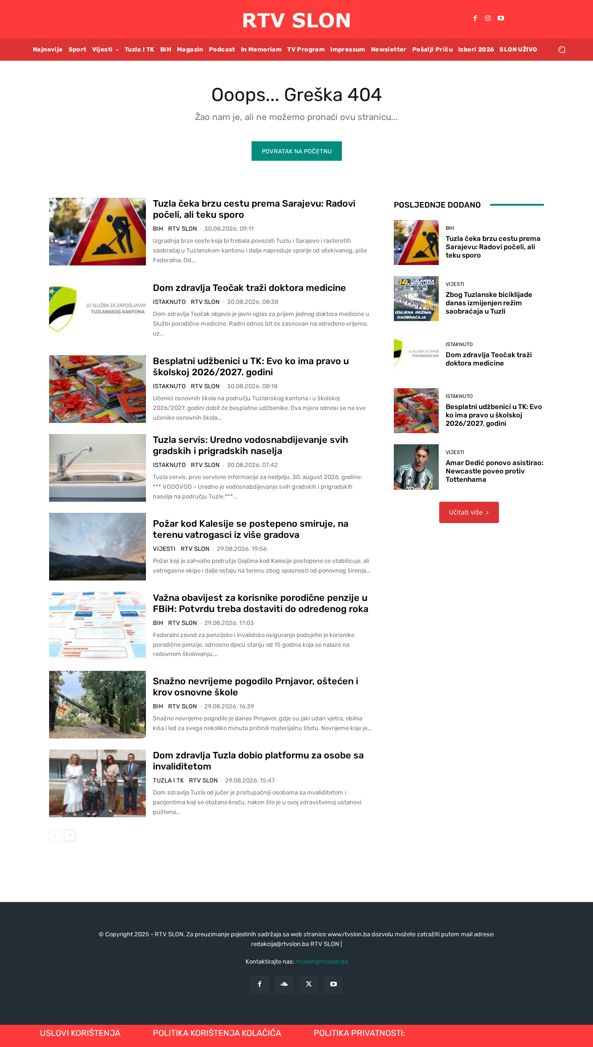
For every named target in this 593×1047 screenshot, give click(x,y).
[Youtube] (500, 19)
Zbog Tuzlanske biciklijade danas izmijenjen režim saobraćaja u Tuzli (489, 302)
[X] (309, 985)
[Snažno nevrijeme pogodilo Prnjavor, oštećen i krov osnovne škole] (97, 704)
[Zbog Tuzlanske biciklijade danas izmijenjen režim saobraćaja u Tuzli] (416, 298)
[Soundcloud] (284, 985)
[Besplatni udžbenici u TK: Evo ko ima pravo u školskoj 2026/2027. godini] (97, 389)
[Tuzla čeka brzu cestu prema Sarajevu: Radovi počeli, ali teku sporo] (97, 231)
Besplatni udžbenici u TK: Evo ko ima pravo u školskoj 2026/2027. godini (251, 366)
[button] (562, 49)
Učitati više (466, 512)
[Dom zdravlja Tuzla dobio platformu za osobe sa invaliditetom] (97, 783)
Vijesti (164, 549)
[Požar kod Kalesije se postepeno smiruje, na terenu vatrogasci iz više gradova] (97, 546)
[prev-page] (55, 835)
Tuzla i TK (168, 780)
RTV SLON (182, 228)
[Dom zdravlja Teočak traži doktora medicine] (97, 310)
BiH (158, 229)
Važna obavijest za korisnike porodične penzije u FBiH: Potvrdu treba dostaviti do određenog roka (260, 603)
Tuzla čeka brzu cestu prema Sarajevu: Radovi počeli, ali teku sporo (493, 246)
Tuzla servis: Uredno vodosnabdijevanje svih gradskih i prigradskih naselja (250, 445)
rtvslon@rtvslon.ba (322, 961)
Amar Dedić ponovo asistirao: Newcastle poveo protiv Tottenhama (494, 471)
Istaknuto (169, 302)
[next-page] (70, 835)
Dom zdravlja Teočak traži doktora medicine (249, 287)
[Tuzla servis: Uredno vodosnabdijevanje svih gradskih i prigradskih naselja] (97, 468)
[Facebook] (474, 19)
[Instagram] (487, 19)
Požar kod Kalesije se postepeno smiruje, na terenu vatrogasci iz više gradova (250, 529)
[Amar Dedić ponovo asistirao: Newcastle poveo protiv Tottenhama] (416, 466)
